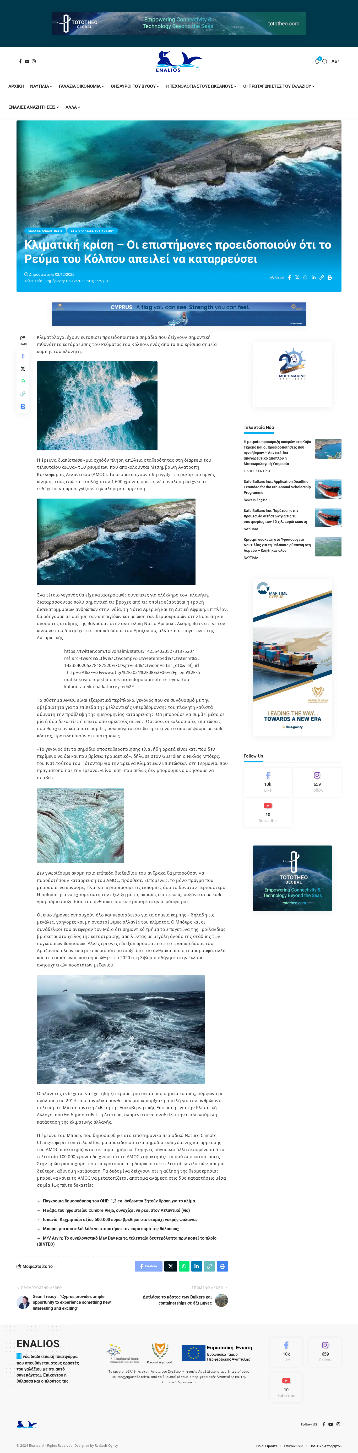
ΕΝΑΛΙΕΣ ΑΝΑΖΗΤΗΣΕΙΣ (45, 231)
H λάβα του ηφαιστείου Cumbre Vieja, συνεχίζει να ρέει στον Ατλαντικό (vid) (116, 1210)
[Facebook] (20, 61)
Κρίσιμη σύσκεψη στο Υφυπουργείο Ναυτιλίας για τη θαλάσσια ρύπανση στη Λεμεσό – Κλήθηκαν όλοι (277, 545)
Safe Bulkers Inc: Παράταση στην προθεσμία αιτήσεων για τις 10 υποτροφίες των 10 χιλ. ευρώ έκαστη (275, 515)
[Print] (330, 277)
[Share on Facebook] (289, 277)
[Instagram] (34, 61)
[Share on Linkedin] (313, 277)
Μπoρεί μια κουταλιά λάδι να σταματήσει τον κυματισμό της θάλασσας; (111, 1228)
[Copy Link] (322, 277)
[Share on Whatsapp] (305, 277)
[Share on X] (297, 277)
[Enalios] (179, 61)
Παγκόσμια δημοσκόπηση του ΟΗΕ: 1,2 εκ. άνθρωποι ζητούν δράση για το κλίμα (119, 1200)
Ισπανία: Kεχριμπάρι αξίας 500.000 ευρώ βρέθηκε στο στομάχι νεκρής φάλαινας (120, 1219)
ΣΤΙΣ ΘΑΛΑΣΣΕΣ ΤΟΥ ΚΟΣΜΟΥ (92, 231)
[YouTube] (27, 61)
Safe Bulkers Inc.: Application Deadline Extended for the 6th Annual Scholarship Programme (277, 487)
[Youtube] (268, 812)
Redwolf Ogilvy (106, 1445)
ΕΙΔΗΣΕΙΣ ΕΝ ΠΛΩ (257, 471)
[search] (325, 61)
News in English (256, 500)
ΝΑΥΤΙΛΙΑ (251, 528)
